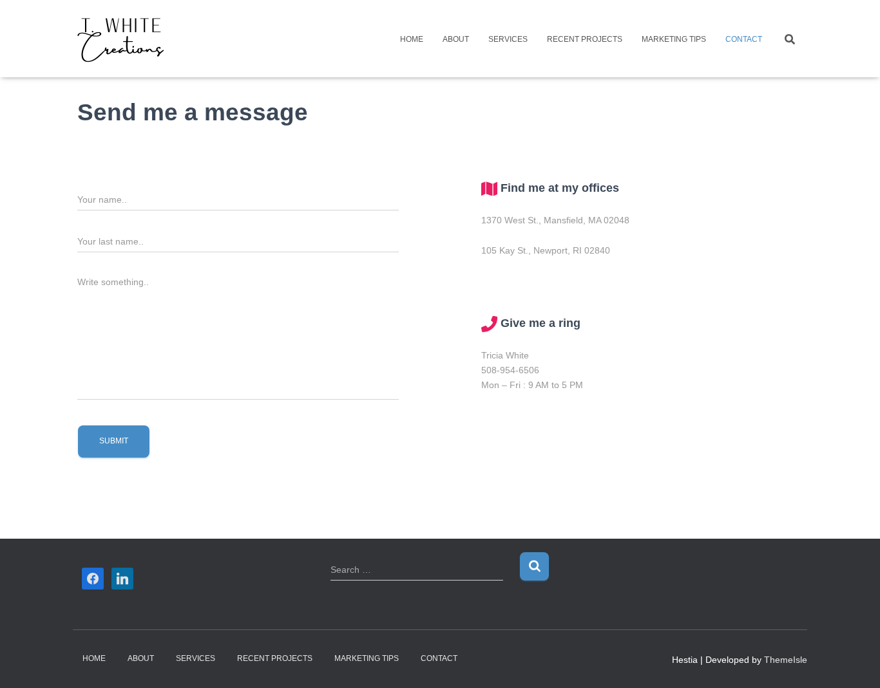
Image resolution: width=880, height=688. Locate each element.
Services (508, 39)
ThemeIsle (785, 660)
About (456, 39)
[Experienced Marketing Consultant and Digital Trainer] (121, 38)
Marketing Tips (674, 39)
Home (411, 39)
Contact (743, 39)
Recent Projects (584, 39)
